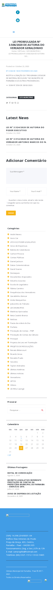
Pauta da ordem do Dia (20, 323)
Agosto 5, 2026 (13, 475)
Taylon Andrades (17, 366)
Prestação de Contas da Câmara (24, 335)
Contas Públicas (17, 257)
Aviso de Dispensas (18, 246)
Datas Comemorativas (19, 265)
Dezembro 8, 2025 (15, 496)
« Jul (9, 455)
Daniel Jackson (16, 261)
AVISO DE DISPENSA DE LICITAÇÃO (24, 494)
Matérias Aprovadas (19, 311)
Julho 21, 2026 (13, 489)
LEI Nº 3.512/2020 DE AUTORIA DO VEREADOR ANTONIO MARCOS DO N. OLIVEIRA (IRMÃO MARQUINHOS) (26, 142)
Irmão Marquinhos (18, 300)
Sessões (14, 362)
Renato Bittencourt (18, 350)
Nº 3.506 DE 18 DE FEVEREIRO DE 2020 (21, 71)
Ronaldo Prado (16, 358)
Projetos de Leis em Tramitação (23, 342)
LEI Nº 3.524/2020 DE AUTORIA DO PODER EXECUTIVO (25, 129)
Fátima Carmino (17, 288)
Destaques (15, 273)
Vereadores (15, 377)
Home (14, 51)
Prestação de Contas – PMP (22, 331)
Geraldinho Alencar (18, 296)
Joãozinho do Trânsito (19, 304)
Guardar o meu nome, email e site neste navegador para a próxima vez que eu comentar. (24, 203)
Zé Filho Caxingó (17, 389)
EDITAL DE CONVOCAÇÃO (19, 473)
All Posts (21, 51)
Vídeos (13, 385)
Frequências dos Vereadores (22, 292)
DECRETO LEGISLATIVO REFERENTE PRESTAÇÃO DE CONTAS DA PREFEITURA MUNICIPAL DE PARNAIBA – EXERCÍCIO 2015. (26, 483)
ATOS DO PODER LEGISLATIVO (23, 242)
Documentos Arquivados (21, 277)
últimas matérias (17, 369)
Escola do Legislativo (19, 284)
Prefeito (13, 327)
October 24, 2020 (13, 133)
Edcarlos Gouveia (18, 281)
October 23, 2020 (22, 66)
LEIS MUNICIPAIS (33, 51)
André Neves (15, 234)
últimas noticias (17, 373)
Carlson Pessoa (17, 254)
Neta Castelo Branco (19, 315)
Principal (14, 338)
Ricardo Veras (16, 354)
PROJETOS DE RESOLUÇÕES (22, 346)
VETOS (13, 381)
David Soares (16, 269)
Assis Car (14, 238)
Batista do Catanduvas (20, 250)
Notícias (13, 319)
